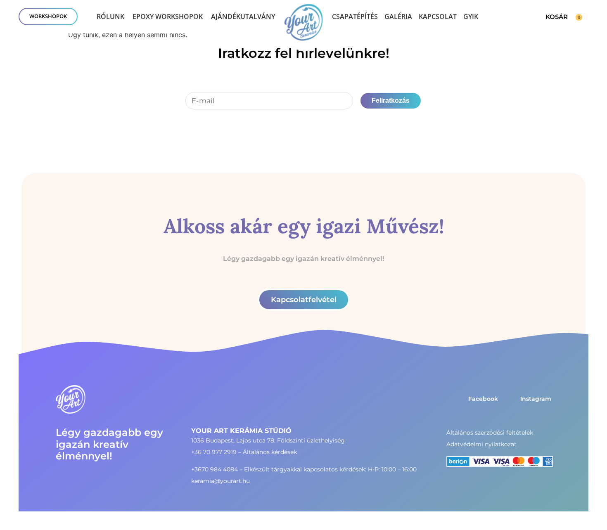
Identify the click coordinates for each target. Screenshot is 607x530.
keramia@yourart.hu (220, 481)
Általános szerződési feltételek (489, 432)
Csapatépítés (355, 16)
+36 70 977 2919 (214, 452)
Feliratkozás (391, 100)
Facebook (483, 398)
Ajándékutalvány (243, 16)
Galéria (398, 16)
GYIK (470, 16)
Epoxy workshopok (168, 16)
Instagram (535, 398)
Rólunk (110, 16)
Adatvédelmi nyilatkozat (481, 444)
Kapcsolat (438, 16)
